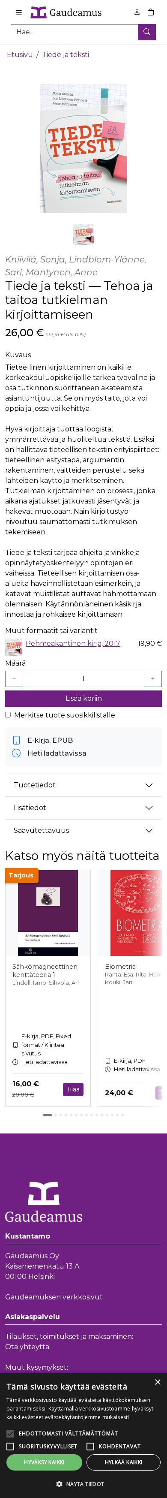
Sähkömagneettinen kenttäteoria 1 (45, 971)
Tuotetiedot (35, 785)
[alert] (83, 1435)
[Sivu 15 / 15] (122, 1115)
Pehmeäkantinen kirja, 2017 (73, 643)
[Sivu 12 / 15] (107, 1115)
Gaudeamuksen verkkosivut (54, 1297)
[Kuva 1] (83, 234)
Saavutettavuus (41, 830)
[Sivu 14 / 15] (117, 1115)
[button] (83, 1484)
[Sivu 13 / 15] (112, 1115)
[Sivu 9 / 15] (91, 1115)
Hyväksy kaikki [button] (44, 1462)
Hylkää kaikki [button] (124, 1462)
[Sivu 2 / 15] (55, 1115)
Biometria (120, 967)
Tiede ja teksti (65, 55)
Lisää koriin (84, 698)
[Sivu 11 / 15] (102, 1115)
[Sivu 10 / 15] (96, 1115)
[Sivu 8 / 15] (86, 1115)
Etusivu (20, 55)
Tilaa (73, 1089)
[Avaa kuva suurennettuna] (83, 148)
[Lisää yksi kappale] (153, 679)
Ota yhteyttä (27, 1347)
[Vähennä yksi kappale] (14, 679)
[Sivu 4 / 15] (66, 1115)
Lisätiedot (30, 808)
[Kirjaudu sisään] (137, 12)
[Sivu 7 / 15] (81, 1115)
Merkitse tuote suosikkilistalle (64, 715)
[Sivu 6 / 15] (76, 1115)
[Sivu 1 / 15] (47, 1115)
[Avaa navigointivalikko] (18, 12)
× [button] (157, 1382)
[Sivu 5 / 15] (71, 1115)
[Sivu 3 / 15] (61, 1115)
